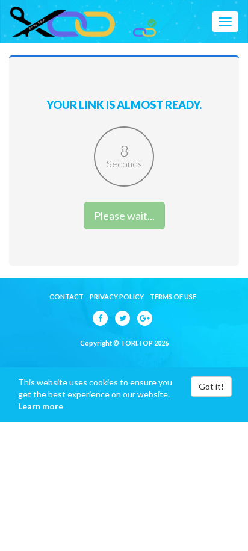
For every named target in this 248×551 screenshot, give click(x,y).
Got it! (211, 386)
